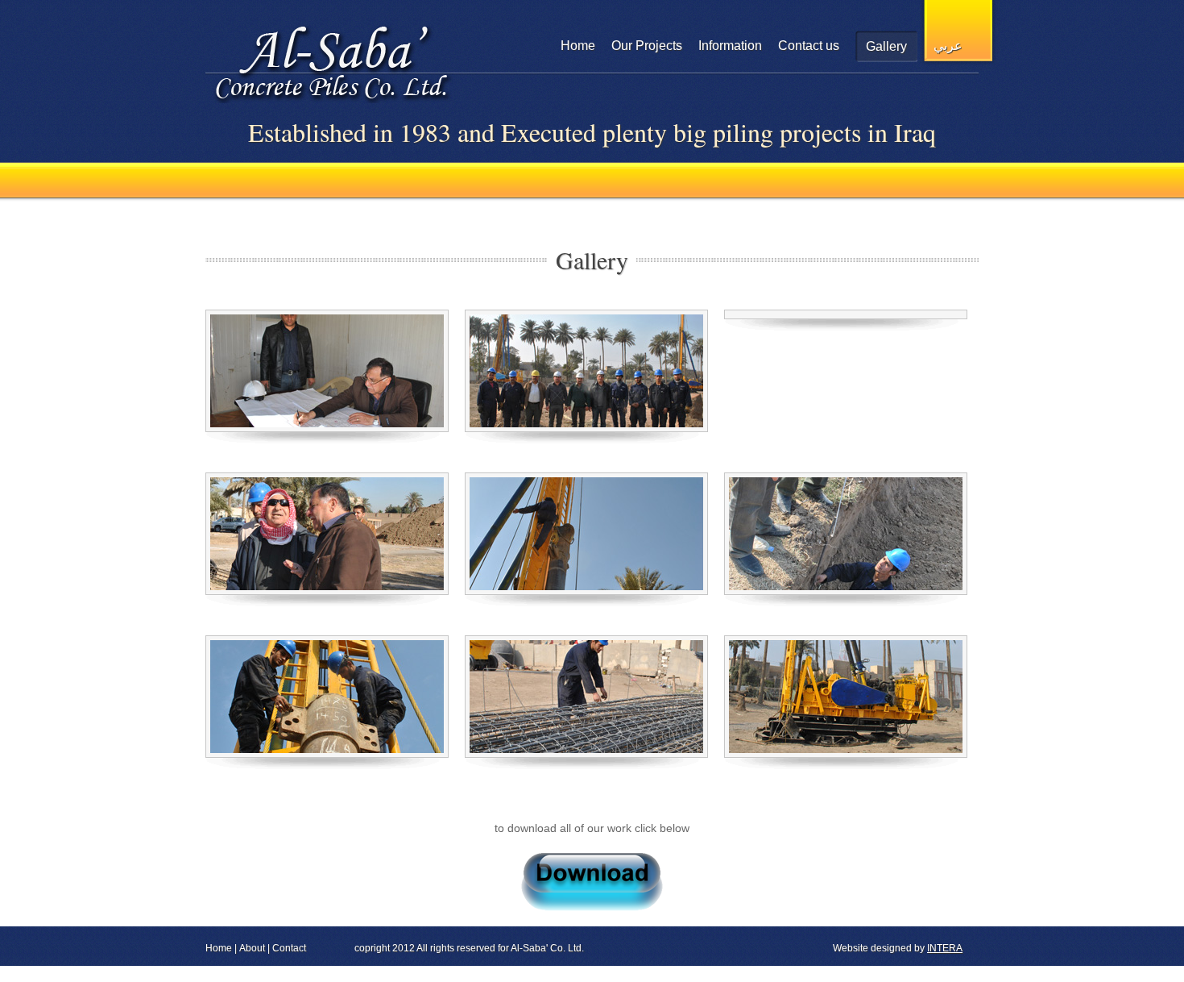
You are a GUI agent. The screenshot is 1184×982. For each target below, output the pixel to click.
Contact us (808, 45)
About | (254, 948)
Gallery (886, 46)
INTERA (945, 948)
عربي (948, 45)
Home (578, 45)
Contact (289, 948)
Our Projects (646, 45)
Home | (221, 948)
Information (730, 45)
